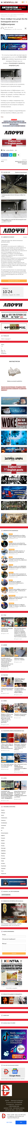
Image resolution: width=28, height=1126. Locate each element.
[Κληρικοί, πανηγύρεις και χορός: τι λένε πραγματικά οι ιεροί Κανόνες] (4, 597)
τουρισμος (3, 868)
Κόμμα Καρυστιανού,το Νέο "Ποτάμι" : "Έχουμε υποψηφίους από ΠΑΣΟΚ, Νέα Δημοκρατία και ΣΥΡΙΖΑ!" (20, 794)
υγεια (2, 871)
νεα (8, 14)
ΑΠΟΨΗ (7, 1100)
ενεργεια (3, 838)
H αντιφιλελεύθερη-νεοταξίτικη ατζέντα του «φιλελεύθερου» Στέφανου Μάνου (20, 690)
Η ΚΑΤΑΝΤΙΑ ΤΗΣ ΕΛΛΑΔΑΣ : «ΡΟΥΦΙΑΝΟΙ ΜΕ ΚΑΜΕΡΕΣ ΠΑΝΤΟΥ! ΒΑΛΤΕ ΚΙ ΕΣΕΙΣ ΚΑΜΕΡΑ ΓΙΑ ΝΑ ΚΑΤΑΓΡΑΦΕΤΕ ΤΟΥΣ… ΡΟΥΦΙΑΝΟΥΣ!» (7, 795)
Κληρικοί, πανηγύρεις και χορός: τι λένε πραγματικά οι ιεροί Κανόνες (18, 597)
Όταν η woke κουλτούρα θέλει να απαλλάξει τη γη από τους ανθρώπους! (18, 559)
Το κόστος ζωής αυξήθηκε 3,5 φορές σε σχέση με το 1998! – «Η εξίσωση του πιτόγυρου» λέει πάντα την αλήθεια (17, 591)
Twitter (10, 155)
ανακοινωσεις (4, 817)
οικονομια (3, 848)
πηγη (2, 117)
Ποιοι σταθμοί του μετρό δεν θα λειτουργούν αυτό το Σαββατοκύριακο (14, 220)
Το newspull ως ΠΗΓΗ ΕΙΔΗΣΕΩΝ (14, 1102)
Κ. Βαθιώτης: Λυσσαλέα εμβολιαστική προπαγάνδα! (7, 630)
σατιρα (2, 860)
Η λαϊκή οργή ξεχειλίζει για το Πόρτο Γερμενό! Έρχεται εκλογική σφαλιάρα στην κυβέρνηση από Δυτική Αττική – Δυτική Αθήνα (17, 537)
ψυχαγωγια (3, 873)
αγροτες (3, 810)
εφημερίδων (15, 988)
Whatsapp (14, 155)
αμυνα (2, 815)
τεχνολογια (3, 865)
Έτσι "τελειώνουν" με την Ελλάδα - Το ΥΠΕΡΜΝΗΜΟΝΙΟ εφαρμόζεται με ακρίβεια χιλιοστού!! (20, 767)
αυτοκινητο (3, 825)
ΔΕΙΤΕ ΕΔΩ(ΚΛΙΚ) (6, 894)
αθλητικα (3, 812)
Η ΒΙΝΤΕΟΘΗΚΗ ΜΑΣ (14, 1106)
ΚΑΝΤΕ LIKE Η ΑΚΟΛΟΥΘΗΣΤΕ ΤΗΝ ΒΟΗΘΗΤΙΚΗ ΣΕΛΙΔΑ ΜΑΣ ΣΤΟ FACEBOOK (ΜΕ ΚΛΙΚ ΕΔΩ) (14, 123)
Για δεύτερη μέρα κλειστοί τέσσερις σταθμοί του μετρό (13, 195)
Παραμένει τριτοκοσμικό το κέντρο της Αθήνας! (20, 715)
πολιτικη (3, 855)
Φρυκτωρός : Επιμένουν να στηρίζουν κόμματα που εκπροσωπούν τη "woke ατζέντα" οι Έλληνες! (20, 747)
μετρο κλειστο (9, 150)
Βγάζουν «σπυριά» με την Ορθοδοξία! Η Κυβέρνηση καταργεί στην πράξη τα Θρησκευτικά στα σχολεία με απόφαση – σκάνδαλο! (18, 568)
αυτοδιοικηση (4, 822)
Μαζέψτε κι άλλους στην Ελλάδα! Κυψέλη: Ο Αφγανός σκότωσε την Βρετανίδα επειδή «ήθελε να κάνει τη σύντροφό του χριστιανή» (7, 718)
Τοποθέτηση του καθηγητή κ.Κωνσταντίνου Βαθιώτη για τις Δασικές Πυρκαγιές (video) (16, 583)
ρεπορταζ (3, 858)
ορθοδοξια (3, 850)
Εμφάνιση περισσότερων (21, 172)
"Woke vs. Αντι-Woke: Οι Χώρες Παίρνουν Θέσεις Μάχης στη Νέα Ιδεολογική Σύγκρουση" (7, 746)
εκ (1, 830)
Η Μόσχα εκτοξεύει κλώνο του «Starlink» (19, 659)
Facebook (5, 155)
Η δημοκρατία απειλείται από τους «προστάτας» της (7, 690)
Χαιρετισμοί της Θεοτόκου (17, 1100)
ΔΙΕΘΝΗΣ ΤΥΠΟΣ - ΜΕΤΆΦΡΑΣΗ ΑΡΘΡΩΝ (14, 1108)
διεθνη (2, 827)
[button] (26, 2)
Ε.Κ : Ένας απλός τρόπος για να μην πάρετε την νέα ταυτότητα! (7, 766)
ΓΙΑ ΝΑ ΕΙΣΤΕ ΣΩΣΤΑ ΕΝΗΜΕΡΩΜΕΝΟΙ (14, 126)
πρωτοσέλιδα (9, 988)
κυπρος (2, 845)
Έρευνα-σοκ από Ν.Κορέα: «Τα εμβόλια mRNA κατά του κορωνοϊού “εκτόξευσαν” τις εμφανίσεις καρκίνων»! (13, 388)
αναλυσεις (3, 820)
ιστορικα (3, 843)
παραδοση (3, 853)
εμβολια (3, 835)
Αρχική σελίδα (4, 14)
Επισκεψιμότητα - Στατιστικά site (14, 1104)
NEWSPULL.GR (11, 2)
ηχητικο (2, 840)
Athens (5, 288)
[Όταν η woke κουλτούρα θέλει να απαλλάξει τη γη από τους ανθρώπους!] (4, 559)
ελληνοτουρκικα (4, 833)
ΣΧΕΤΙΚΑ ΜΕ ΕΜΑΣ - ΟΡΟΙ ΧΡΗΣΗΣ (14, 1110)
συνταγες (3, 863)
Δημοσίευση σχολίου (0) (14, 281)
